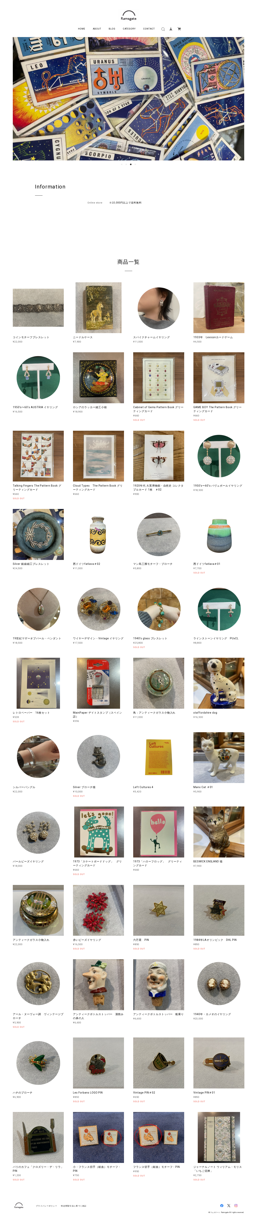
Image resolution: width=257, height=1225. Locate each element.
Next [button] (238, 99)
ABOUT (97, 28)
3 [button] (131, 164)
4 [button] (135, 164)
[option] (128, 98)
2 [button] (126, 164)
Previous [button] (18, 99)
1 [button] (121, 164)
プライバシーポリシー (46, 1206)
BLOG (112, 28)
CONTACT (149, 28)
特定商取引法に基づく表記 (73, 1206)
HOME (81, 28)
